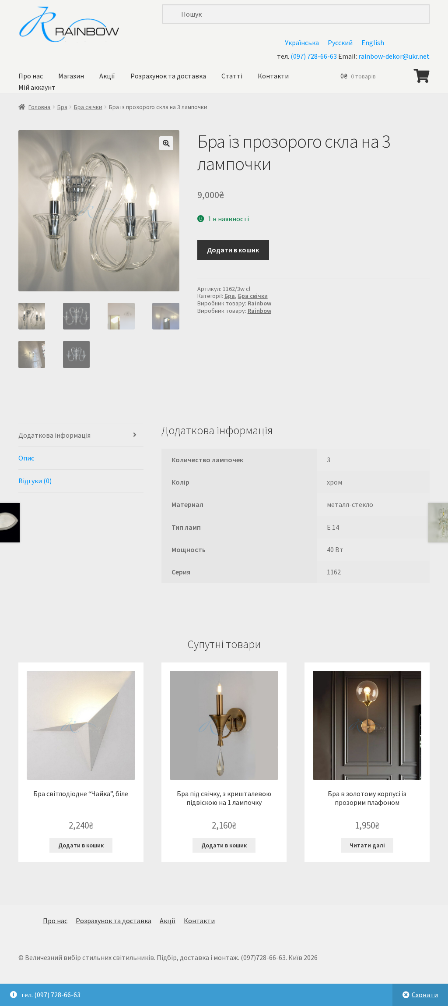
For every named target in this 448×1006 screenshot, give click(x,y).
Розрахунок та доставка (168, 75)
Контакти (273, 75)
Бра (62, 107)
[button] (166, 143)
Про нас (30, 75)
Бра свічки (88, 107)
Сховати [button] (425, 994)
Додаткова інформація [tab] (54, 435)
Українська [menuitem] (302, 42)
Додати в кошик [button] (81, 845)
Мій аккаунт (37, 87)
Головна (39, 107)
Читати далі (367, 845)
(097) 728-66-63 (313, 56)
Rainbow (259, 303)
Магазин (71, 75)
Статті (231, 75)
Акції (107, 75)
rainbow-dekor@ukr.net (394, 56)
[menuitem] (301, 42)
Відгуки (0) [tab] (35, 480)
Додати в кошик (233, 249)
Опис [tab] (26, 457)
